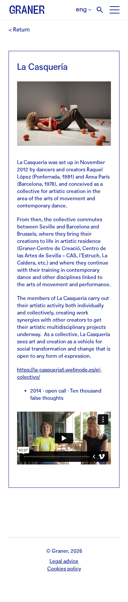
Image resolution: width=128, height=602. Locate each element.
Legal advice (64, 561)
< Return (19, 29)
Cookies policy (64, 569)
